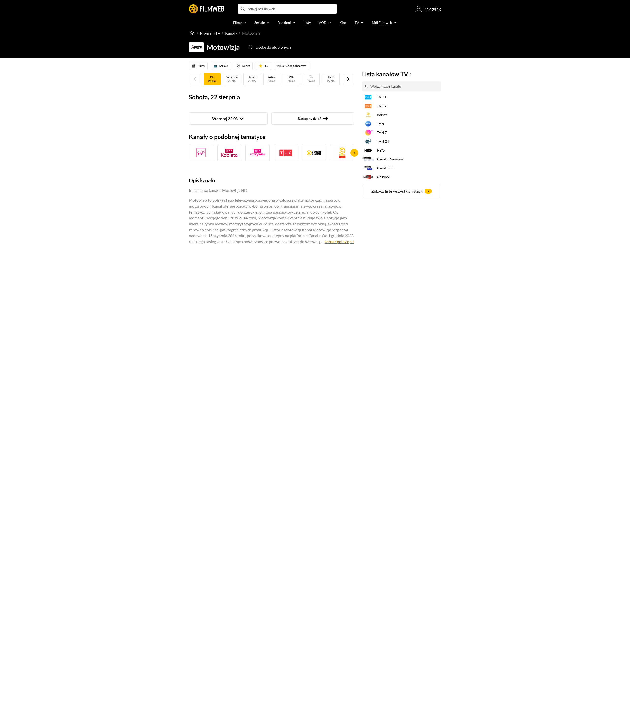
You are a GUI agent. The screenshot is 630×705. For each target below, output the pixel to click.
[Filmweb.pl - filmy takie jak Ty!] (206, 8)
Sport (243, 66)
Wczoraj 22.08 (225, 118)
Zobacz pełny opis (339, 241)
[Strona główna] (192, 33)
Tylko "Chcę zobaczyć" (291, 66)
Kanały (231, 33)
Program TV (210, 33)
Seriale (221, 66)
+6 (266, 66)
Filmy (198, 66)
